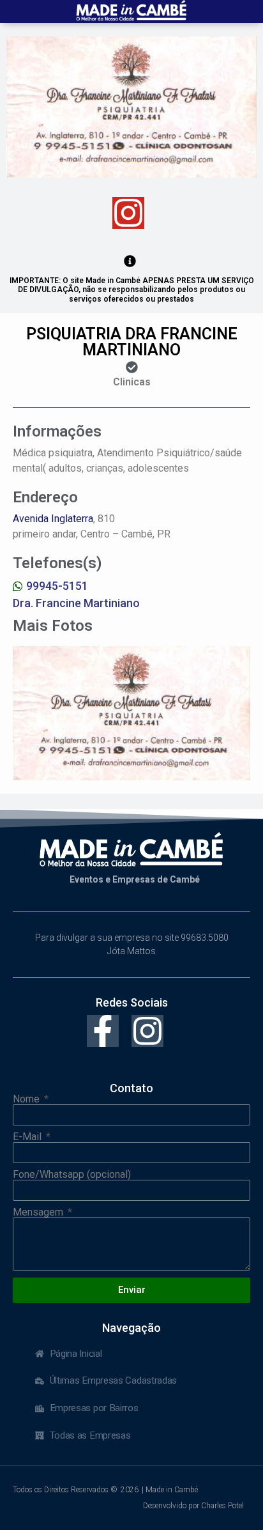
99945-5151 (57, 585)
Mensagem (39, 1212)
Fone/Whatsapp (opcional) (72, 1175)
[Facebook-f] (103, 1031)
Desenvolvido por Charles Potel (193, 1505)
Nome (27, 1099)
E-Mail (28, 1137)
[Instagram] (128, 213)
